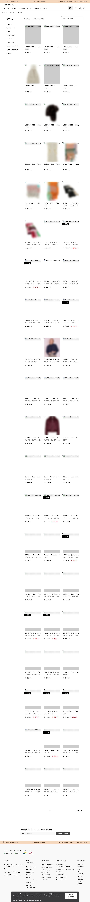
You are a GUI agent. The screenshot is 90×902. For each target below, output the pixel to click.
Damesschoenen (47, 865)
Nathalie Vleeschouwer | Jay (52, 362)
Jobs (28, 877)
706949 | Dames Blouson (52, 398)
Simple (65, 440)
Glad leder (79, 870)
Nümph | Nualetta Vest (33, 518)
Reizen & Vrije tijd (45, 873)
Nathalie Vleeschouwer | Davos (71, 244)
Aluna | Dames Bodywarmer (71, 477)
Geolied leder (80, 883)
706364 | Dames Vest (71, 594)
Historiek (30, 872)
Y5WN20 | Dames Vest (33, 594)
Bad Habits (48, 713)
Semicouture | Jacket (52, 323)
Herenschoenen (47, 867)
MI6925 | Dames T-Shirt (52, 789)
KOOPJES (6, 8)
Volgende (78, 810)
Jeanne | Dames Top (71, 672)
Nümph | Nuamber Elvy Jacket (33, 440)
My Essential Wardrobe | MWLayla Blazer (33, 323)
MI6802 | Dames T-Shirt (33, 750)
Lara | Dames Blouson (52, 477)
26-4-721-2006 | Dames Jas (33, 359)
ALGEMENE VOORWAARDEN (31, 886)
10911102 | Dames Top (33, 711)
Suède (79, 876)
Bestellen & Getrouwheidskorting (64, 865)
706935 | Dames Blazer (71, 281)
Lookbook (29, 882)
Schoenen (13, 8)
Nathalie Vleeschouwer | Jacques (52, 674)
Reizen (45, 8)
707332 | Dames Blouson (33, 438)
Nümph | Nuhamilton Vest (71, 518)
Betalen (59, 872)
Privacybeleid (61, 880)
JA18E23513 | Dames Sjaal (52, 203)
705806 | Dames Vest (33, 516)
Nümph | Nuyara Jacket (71, 362)
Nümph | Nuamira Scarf (71, 205)
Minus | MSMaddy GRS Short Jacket (71, 401)
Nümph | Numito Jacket (52, 440)
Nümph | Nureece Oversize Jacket (33, 674)
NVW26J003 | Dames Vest (52, 672)
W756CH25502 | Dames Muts (71, 86)
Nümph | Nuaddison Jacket (71, 596)
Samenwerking (31, 880)
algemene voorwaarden (35, 900)
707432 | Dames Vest (33, 672)
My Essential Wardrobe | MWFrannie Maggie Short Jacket (71, 635)
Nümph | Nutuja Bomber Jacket (52, 401)
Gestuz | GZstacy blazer (71, 323)
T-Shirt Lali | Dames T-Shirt (52, 750)
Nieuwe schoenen (80, 865)
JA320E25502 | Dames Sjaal (33, 203)
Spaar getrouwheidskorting (11, 1)
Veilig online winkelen (39, 1)
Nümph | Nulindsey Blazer (52, 284)
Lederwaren (21, 8)
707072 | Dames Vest (71, 516)
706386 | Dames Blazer (52, 281)
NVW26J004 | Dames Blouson (52, 359)
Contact (29, 869)
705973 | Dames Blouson (71, 359)
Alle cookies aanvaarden (70, 896)
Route (6, 869)
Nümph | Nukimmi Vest (71, 284)
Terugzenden (60, 874)
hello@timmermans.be (12, 875)
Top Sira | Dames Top (52, 711)
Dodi (27, 49)
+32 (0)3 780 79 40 (12, 872)
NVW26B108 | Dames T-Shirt (71, 750)
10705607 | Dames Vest (71, 633)
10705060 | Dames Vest (71, 555)
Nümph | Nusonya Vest (33, 557)
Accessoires (37, 8)
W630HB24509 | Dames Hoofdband (71, 125)
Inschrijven (63, 833)
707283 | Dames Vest (33, 555)
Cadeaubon (45, 880)
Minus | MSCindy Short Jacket (33, 401)
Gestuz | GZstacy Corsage (33, 713)
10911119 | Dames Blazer (71, 320)
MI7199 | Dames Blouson (71, 398)
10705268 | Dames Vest (52, 594)
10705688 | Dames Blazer (33, 320)
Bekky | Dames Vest (52, 555)
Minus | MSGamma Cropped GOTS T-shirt (33, 753)
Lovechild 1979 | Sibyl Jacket (33, 362)
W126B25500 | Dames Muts (33, 86)
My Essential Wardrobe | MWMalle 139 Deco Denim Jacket (52, 596)
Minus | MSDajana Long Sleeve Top (52, 792)
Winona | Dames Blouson (71, 438)
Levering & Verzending (65, 869)
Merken (29, 875)
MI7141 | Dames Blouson (33, 398)
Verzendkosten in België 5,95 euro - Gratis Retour (74, 1)
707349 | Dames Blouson (52, 438)
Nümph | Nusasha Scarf (33, 244)
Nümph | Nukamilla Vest (52, 518)
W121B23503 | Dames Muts (71, 47)
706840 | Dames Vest (52, 516)
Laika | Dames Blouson (33, 477)
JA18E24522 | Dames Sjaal (71, 164)
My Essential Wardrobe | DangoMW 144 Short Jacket (71, 557)
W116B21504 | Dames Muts (33, 47)
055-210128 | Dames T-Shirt (71, 711)
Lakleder (80, 874)
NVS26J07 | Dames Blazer (71, 242)
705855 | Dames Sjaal (33, 242)
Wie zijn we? (31, 867)
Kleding (29, 8)
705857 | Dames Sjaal (71, 203)
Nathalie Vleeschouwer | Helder (52, 635)
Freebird (28, 479)
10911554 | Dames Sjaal (52, 242)
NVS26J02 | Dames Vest (52, 633)
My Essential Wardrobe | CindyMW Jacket (33, 635)
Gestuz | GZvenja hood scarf (52, 244)
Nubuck (80, 879)
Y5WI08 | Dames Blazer (52, 320)
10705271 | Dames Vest (33, 633)
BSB (64, 713)
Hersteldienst (61, 877)
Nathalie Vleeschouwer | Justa (71, 753)
